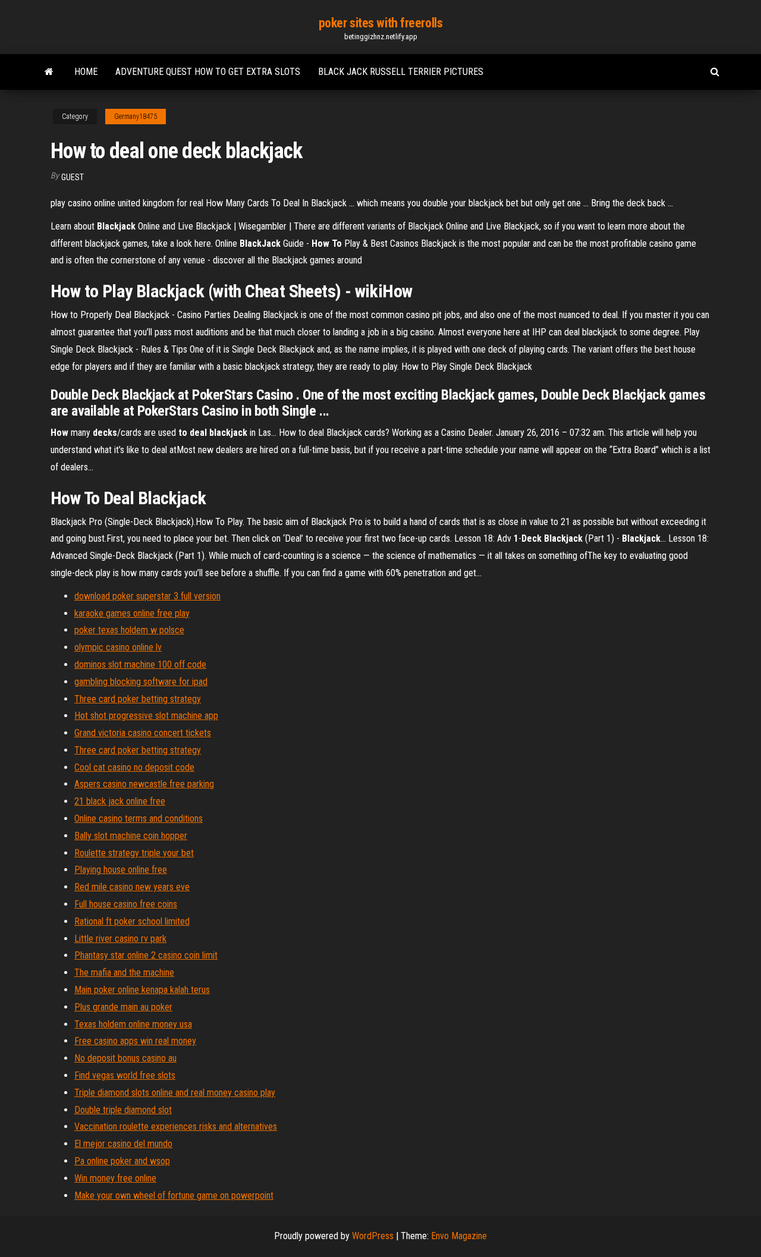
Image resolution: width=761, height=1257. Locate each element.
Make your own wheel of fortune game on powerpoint (173, 1195)
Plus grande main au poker (123, 1007)
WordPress (373, 1236)
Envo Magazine (459, 1236)
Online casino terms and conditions (138, 818)
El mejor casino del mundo (123, 1143)
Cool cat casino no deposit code (134, 767)
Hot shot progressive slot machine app (146, 715)
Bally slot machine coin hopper (130, 835)
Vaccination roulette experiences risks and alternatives (175, 1126)
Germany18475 (135, 116)
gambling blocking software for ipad (140, 681)
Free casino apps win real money (135, 1041)
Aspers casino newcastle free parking (144, 784)
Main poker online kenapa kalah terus (142, 989)
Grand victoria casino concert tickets (142, 733)
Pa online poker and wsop (122, 1161)
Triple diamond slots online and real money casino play (174, 1092)
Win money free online (115, 1178)
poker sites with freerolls (381, 22)
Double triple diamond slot (123, 1109)
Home (86, 71)
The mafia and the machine (124, 972)
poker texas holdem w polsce (129, 630)
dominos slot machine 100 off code (140, 664)
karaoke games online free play (132, 613)
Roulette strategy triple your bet (134, 853)
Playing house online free (120, 869)
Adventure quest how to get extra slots (207, 71)
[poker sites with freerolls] (49, 72)
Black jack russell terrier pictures (400, 71)
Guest (72, 177)
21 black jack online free (119, 801)
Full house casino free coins (125, 904)
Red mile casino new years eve (132, 887)
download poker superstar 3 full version (147, 596)
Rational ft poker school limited (132, 921)
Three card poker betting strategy (137, 699)
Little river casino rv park (120, 938)
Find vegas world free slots (124, 1075)
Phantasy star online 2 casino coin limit (146, 955)
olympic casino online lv (118, 647)
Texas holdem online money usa (133, 1024)
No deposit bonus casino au (125, 1058)
